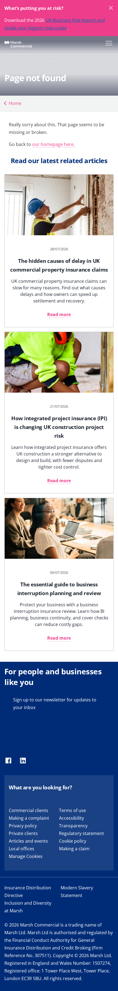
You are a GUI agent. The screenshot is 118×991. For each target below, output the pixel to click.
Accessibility (71, 818)
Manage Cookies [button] (26, 856)
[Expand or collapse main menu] (107, 42)
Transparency (73, 826)
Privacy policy (23, 826)
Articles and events (28, 841)
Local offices (21, 849)
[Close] (111, 8)
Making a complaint (29, 818)
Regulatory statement (81, 833)
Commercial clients (28, 810)
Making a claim (74, 849)
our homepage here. (54, 144)
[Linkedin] (23, 761)
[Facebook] (8, 761)
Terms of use (72, 810)
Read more (59, 314)
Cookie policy (72, 841)
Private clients (23, 833)
